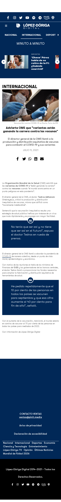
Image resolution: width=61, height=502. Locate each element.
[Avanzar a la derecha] (58, 35)
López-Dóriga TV (12, 450)
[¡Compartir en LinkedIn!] (35, 159)
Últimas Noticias (43, 450)
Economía (49, 443)
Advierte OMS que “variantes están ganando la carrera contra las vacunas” (30, 129)
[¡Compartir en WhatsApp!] (29, 159)
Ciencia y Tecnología (15, 446)
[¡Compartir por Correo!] (42, 159)
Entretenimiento (38, 446)
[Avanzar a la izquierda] (3, 62)
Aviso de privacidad (30, 425)
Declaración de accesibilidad (30, 434)
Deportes (52, 35)
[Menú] (6, 26)
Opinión (28, 450)
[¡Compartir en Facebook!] (17, 159)
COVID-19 (6, 256)
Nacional (11, 35)
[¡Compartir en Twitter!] (24, 159)
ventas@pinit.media (30, 417)
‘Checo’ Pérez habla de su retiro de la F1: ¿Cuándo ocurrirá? (40, 63)
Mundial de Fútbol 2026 (16, 453)
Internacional (31, 35)
